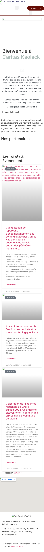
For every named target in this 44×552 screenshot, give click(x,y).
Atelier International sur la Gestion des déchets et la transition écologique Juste (22, 329)
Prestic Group (16, 546)
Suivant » (18, 473)
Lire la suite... (11, 285)
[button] (17, 8)
